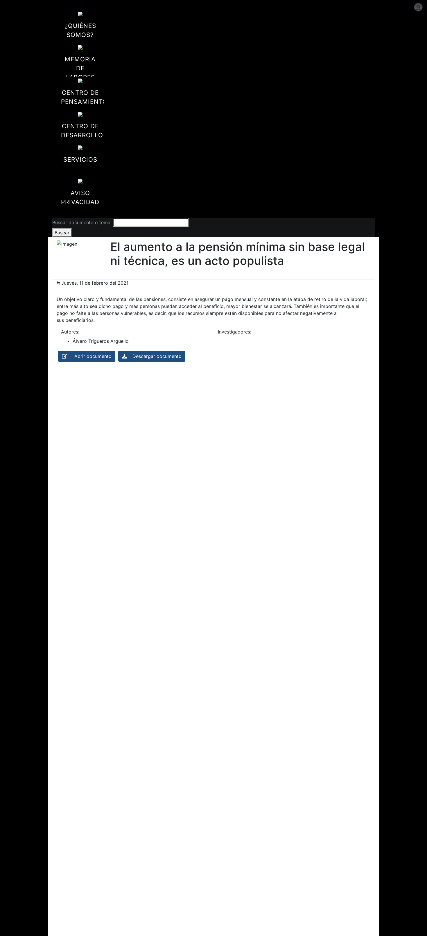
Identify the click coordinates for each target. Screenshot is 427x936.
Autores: (70, 332)
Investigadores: (234, 332)
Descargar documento (154, 356)
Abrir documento (89, 356)
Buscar (62, 233)
